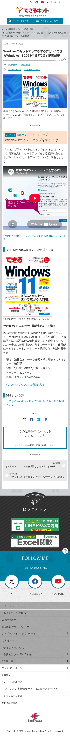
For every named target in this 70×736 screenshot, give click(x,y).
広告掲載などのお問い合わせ (16, 654)
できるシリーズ (32, 69)
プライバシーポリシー (13, 668)
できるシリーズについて (14, 612)
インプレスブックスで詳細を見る (24, 384)
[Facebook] (36, 2)
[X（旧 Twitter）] (31, 2)
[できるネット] (3, 29)
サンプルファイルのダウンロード (19, 633)
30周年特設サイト (11, 619)
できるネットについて (58, 2)
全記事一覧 (7, 661)
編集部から (14, 29)
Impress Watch (9, 702)
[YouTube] (42, 2)
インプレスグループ (12, 681)
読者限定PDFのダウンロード (16, 626)
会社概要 (6, 674)
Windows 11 (14, 69)
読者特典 (28, 29)
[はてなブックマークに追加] (38, 419)
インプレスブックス (12, 695)
